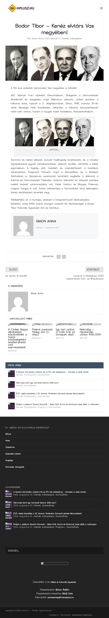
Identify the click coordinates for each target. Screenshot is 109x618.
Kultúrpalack (76, 38)
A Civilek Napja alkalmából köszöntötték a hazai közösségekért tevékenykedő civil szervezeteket (18, 338)
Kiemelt (65, 38)
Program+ (42, 407)
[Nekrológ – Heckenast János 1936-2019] (90, 325)
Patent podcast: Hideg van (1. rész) (42, 332)
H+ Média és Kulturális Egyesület (61, 582)
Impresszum (54, 615)
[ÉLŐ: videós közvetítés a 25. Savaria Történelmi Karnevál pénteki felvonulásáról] (11, 395)
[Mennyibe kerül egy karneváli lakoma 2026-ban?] (11, 384)
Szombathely (43, 374)
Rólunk (8, 434)
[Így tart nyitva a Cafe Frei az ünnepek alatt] (66, 325)
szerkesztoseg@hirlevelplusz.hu (60, 597)
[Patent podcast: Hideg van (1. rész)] (42, 325)
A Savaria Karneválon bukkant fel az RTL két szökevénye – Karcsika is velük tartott (52, 372)
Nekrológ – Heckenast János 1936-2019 (90, 332)
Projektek (9, 460)
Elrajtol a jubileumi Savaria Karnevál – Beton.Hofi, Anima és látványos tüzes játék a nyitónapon (57, 404)
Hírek (7, 440)
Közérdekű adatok (13, 454)
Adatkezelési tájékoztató (82, 615)
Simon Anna (37, 38)
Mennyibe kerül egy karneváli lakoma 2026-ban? (37, 383)
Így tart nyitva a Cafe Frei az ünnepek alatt (65, 332)
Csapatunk (10, 447)
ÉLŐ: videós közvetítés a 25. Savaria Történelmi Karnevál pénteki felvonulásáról (50, 393)
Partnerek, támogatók (14, 467)
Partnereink (66, 615)
